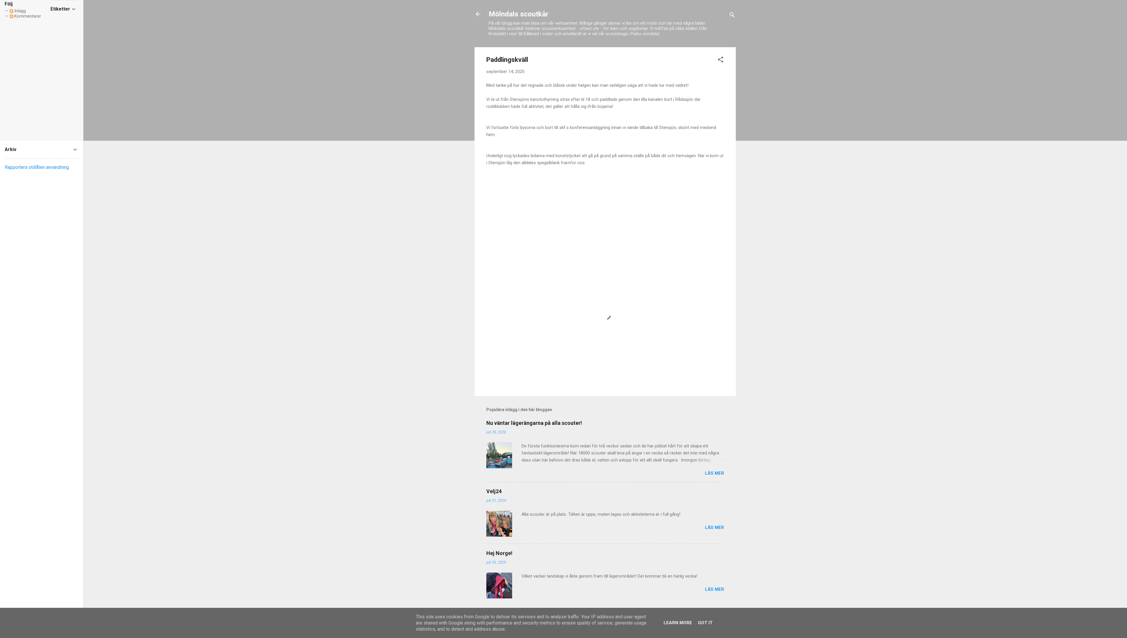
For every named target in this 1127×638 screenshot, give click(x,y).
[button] (720, 60)
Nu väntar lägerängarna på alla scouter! (534, 423)
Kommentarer (27, 16)
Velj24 (494, 491)
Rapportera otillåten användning (37, 167)
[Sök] (732, 16)
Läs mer (714, 473)
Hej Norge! (499, 553)
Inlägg (19, 10)
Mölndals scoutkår (519, 14)
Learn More (678, 622)
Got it (705, 622)
